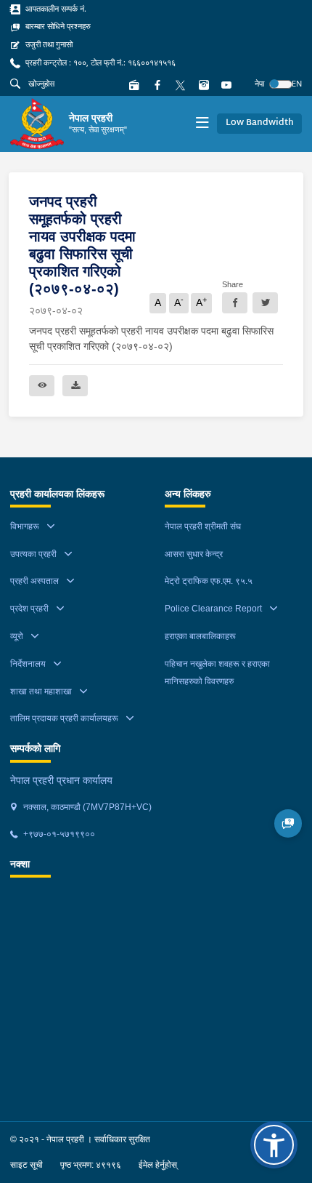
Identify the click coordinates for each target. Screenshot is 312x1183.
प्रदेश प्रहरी (29, 608)
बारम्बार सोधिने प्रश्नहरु (57, 26)
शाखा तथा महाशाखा (41, 691)
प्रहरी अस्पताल (34, 581)
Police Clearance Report (213, 608)
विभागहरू (24, 526)
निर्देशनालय (28, 664)
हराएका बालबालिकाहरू (200, 636)
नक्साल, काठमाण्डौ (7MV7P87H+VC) (86, 807)
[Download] (75, 385)
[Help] (288, 823)
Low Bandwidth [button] (260, 123)
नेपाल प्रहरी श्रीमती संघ (203, 526)
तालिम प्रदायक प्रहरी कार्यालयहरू (64, 718)
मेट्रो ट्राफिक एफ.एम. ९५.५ (209, 581)
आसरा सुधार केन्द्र (194, 554)
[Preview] (41, 385)
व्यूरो (16, 636)
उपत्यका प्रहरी (33, 554)
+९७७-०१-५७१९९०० (58, 834)
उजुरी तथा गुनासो (48, 44)
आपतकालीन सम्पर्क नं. (54, 9)
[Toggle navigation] (202, 124)
